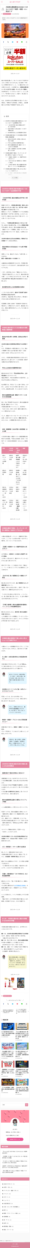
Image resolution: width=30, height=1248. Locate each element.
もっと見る (15, 177)
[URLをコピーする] (27, 42)
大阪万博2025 (8, 1203)
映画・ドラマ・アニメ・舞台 (12, 1213)
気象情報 (7, 1216)
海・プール (7, 1220)
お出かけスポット (7, 13)
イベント (7, 1193)
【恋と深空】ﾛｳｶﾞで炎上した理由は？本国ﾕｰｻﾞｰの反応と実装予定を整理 (14, 1171)
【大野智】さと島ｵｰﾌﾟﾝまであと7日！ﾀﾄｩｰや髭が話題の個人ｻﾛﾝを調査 (14, 1157)
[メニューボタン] (2, 2)
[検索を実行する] (26, 1104)
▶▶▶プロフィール (15, 1139)
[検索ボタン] (28, 2)
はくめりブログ (15, 2)
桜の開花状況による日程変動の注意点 (17, 132)
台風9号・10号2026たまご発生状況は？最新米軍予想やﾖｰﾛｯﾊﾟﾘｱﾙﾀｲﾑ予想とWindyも (14, 1166)
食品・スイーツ (8, 1229)
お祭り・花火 (8, 1187)
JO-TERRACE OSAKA (19, 885)
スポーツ (7, 1197)
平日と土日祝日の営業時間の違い (16, 143)
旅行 (6, 1210)
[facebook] (13, 1244)
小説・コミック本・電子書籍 (11, 1207)
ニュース (7, 1200)
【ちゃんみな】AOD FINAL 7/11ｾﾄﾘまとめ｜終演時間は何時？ (14, 1152)
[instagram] (17, 1244)
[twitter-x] (15, 1244)
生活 (6, 1223)
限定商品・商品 (8, 1226)
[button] (3, 42)
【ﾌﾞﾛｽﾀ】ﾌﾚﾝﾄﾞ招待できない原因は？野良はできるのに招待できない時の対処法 (14, 1161)
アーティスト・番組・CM (11, 1190)
